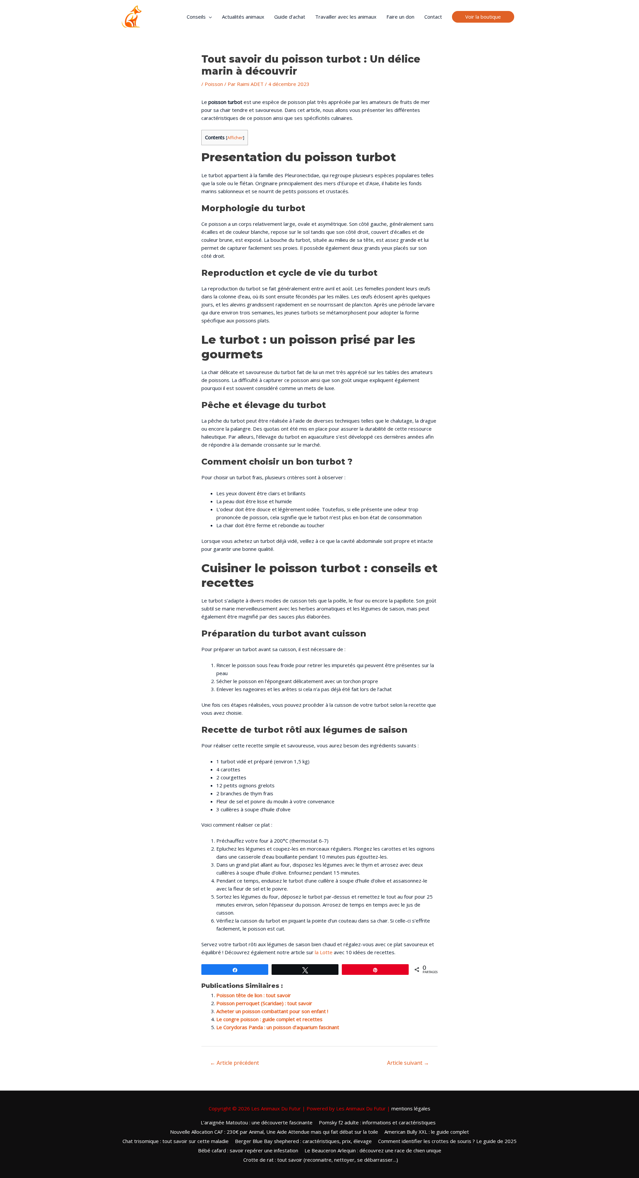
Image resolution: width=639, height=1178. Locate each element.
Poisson (214, 84)
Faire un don (400, 16)
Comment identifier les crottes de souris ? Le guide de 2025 (447, 1141)
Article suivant (408, 1062)
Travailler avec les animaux (345, 16)
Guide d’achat (289, 16)
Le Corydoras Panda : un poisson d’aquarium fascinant (277, 1027)
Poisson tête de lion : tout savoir (253, 995)
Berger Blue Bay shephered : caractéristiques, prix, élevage (303, 1141)
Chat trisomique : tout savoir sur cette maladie (175, 1141)
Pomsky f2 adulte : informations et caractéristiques (377, 1122)
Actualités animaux (243, 16)
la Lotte (323, 952)
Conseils (196, 16)
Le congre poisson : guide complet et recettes (269, 1019)
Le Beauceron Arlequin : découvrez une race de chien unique (373, 1150)
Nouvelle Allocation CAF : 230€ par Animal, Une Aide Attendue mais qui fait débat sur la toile (274, 1131)
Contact (433, 16)
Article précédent (234, 1062)
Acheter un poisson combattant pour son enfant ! (272, 1011)
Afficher (235, 138)
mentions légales (410, 1108)
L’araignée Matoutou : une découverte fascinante (257, 1122)
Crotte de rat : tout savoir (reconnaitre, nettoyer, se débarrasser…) (320, 1159)
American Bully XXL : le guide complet (426, 1131)
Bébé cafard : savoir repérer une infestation (248, 1150)
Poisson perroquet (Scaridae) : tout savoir (264, 1003)
